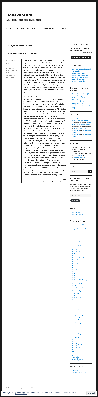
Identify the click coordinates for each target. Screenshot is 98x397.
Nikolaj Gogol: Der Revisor (80, 75)
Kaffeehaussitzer (77, 298)
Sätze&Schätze (76, 348)
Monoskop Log (76, 328)
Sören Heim (75, 350)
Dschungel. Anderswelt (79, 284)
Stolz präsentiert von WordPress (28, 388)
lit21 (73, 308)
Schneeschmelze (77, 352)
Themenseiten (48, 28)
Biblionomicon (76, 256)
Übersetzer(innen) (80, 157)
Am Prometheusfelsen (79, 225)
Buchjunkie (75, 262)
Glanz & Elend (76, 292)
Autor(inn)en (79, 155)
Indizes (61, 28)
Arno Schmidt (32, 28)
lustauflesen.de (77, 324)
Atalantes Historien (78, 246)
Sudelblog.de (76, 356)
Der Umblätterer (77, 272)
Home (8, 28)
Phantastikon (76, 340)
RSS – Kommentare (78, 214)
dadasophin (75, 266)
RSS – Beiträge (76, 212)
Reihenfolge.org (77, 344)
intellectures (76, 296)
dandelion (75, 268)
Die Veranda (76, 278)
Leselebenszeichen (78, 304)
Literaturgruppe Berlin (79, 312)
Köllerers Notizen (77, 300)
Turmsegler (76, 358)
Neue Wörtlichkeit (77, 338)
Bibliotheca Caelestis (78, 258)
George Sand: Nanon (78, 73)
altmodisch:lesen (77, 242)
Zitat (7, 63)
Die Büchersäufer (77, 274)
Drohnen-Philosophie (78, 81)
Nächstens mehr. (77, 336)
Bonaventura (19, 15)
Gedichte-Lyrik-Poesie (79, 288)
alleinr (74, 240)
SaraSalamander (77, 346)
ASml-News (75, 244)
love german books (78, 322)
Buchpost (75, 264)
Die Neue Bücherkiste (78, 276)
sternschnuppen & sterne (80, 354)
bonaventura (76, 119)
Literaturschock (77, 314)
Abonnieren (75, 200)
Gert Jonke (9, 66)
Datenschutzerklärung (79, 372)
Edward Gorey (76, 100)
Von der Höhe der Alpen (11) (80, 94)
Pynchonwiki (76, 342)
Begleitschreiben (77, 254)
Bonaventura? (19, 28)
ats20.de (74, 248)
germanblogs (76, 290)
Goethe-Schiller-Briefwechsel (81, 294)
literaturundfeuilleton (79, 316)
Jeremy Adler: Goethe (80, 129)
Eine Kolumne (76, 227)
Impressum (75, 370)
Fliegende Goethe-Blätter (80, 229)
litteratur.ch (75, 320)
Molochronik (76, 326)
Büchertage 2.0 (76, 252)
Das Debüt (75, 270)
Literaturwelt (76, 318)
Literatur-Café (76, 310)
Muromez (75, 330)
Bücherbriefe (76, 250)
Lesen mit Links (77, 306)
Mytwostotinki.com (78, 332)
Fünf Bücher (76, 286)
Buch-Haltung (76, 260)
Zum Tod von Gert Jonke (21, 53)
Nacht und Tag (76, 334)
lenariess (75, 302)
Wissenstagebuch (77, 360)
